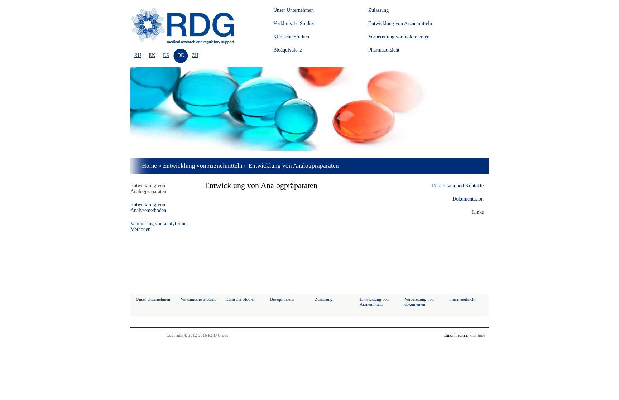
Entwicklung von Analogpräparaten (148, 188)
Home (149, 165)
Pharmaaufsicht (383, 50)
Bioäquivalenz (287, 50)
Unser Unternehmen (293, 10)
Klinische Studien (291, 36)
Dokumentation (468, 199)
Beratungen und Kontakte (458, 185)
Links (478, 212)
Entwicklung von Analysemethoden (148, 207)
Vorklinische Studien (294, 23)
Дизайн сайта (455, 335)
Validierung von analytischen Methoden (159, 226)
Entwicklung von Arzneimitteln (400, 23)
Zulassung (378, 10)
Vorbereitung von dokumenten (399, 36)
